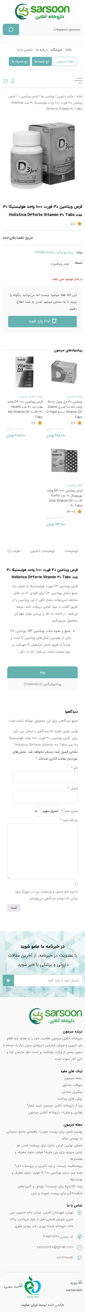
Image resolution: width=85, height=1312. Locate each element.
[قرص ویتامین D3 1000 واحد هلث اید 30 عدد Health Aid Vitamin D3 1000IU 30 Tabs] (24, 372)
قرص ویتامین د (28, 96)
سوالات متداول (72, 1085)
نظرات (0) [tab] (14, 551)
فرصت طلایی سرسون (31, 396)
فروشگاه (56, 50)
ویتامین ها (47, 96)
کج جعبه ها (41, 61)
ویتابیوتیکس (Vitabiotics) (54, 252)
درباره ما (41, 50)
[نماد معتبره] (13, 1287)
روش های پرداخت (69, 1098)
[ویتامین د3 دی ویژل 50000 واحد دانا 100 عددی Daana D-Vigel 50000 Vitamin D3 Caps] (64, 372)
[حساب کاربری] (12, 80)
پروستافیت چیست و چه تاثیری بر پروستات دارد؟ (48, 1166)
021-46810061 (65, 1257)
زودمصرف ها (19, 61)
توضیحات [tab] (71, 551)
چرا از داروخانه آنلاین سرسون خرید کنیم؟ (54, 1105)
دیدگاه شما (69, 820)
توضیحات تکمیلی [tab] (42, 551)
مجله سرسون (65, 61)
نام (74, 768)
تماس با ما (24, 50)
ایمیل (73, 788)
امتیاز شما (69, 811)
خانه (68, 50)
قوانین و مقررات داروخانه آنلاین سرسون (55, 1112)
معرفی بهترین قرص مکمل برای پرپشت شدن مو (49, 1145)
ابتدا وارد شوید (39, 321)
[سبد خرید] (5, 80)
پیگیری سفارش (71, 1092)
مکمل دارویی (65, 96)
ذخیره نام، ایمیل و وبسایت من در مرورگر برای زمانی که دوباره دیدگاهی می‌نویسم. (46, 895)
